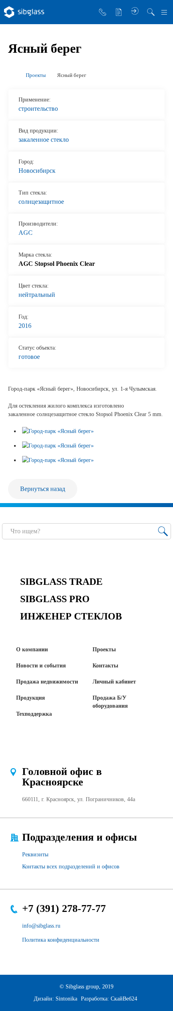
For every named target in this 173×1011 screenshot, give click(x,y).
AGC (26, 232)
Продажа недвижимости (47, 682)
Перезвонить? (103, 12)
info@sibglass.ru (41, 926)
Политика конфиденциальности (60, 940)
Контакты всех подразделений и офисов (70, 867)
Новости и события (41, 666)
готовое (29, 356)
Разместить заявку (119, 12)
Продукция (30, 698)
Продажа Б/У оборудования (110, 702)
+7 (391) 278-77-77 (64, 908)
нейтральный (37, 294)
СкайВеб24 (124, 999)
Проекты (104, 649)
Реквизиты (35, 854)
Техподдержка (34, 714)
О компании (32, 649)
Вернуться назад (42, 488)
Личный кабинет (114, 682)
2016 (25, 325)
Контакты (105, 666)
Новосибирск (37, 170)
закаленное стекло (44, 139)
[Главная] (11, 75)
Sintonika (66, 999)
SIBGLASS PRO (55, 599)
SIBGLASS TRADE (61, 581)
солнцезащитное (41, 201)
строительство (38, 108)
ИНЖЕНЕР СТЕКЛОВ (71, 616)
